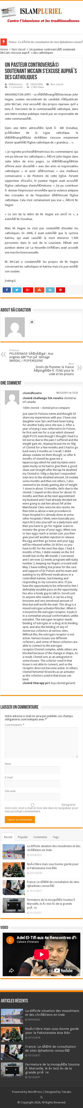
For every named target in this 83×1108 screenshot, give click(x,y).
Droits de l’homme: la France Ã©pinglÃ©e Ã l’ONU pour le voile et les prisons (54, 369)
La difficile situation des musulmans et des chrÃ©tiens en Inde (52, 1013)
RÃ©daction (15, 84)
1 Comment (16, 87)
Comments (40, 837)
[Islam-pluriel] (41, 16)
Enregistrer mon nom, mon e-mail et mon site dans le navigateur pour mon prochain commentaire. (41, 808)
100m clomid (31, 407)
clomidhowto (32, 393)
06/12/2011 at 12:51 (67, 392)
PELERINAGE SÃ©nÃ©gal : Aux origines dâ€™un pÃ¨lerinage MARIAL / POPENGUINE (31, 355)
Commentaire (14, 724)
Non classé (18, 49)
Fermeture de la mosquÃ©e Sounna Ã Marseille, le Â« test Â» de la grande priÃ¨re (51, 903)
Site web (10, 791)
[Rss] (41, 1097)
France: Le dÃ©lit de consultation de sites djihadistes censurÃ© (50, 1049)
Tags (56, 837)
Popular (23, 837)
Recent (8, 837)
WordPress (35, 1091)
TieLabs (66, 1091)
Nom (8, 763)
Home (4, 49)
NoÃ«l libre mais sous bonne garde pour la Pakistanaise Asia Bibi (52, 1031)
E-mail (9, 777)
